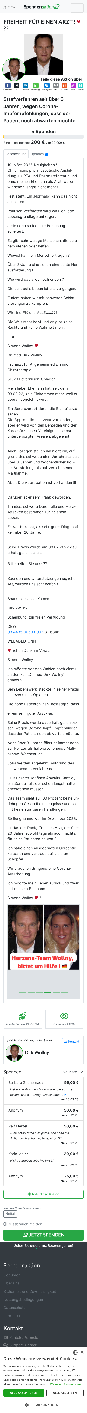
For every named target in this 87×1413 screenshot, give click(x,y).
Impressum (13, 1315)
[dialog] (43, 1380)
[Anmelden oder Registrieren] (4, 8)
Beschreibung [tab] (16, 154)
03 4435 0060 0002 (25, 632)
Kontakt (73, 1041)
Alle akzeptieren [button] (24, 1393)
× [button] (82, 1352)
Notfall (10, 1213)
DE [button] (10, 8)
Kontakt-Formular (24, 1337)
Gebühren (11, 1275)
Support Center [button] (22, 1345)
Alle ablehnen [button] (65, 1393)
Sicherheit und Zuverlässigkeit (29, 1291)
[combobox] (75, 1352)
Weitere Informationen (65, 1384)
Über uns (11, 1283)
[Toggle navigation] (77, 8)
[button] (7, 87)
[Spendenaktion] (42, 6)
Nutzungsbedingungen (23, 1299)
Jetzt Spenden (46, 1235)
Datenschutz (14, 1307)
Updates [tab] (39, 154)
